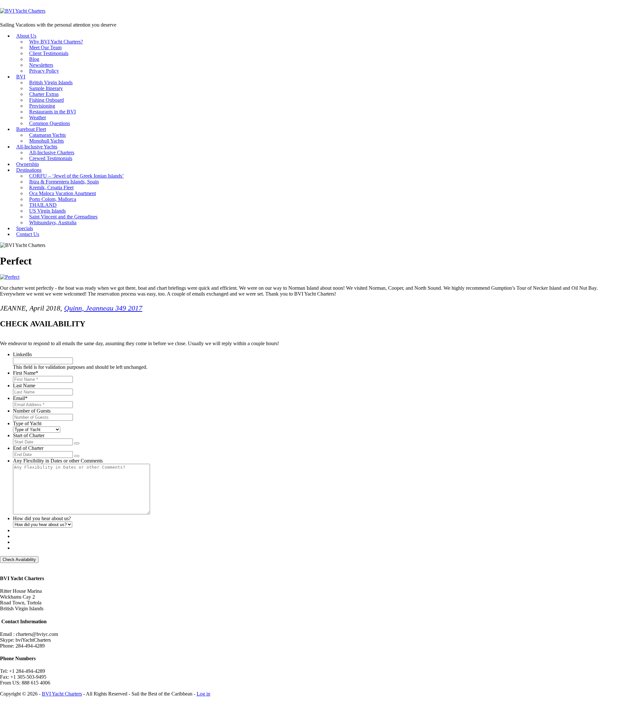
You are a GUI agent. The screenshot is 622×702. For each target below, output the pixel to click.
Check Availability (19, 559)
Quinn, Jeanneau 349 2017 (103, 308)
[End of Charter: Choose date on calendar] (76, 456)
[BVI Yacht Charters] (22, 11)
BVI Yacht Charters (62, 693)
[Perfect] (9, 277)
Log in (203, 693)
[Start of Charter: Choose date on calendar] (76, 443)
